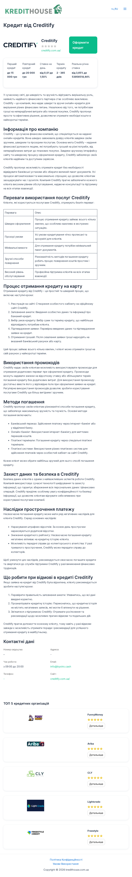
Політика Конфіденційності (66, 859)
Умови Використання (66, 863)
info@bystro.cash (60, 666)
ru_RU (114, 8)
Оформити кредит (81, 45)
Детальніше (96, 725)
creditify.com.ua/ (51, 50)
